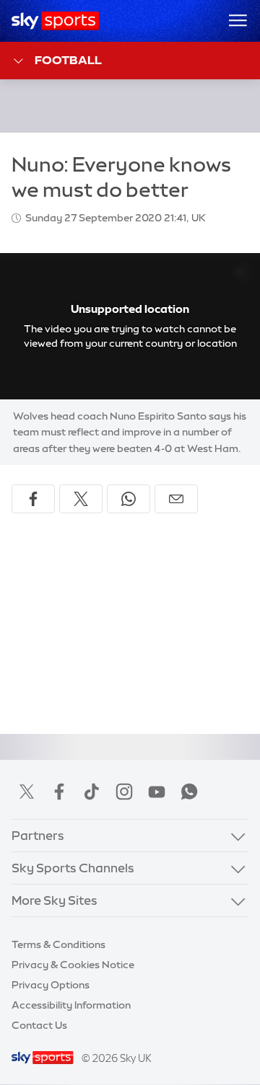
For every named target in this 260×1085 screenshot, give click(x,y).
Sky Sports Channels (73, 868)
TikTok (92, 791)
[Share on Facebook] (33, 498)
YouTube (157, 791)
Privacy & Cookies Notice (73, 965)
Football (68, 60)
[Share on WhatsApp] (128, 498)
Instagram (124, 791)
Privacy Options (51, 985)
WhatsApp (189, 791)
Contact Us (39, 1025)
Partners (38, 835)
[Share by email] (176, 498)
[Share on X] (81, 498)
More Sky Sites (55, 900)
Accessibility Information (71, 1005)
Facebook (59, 791)
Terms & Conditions (58, 944)
